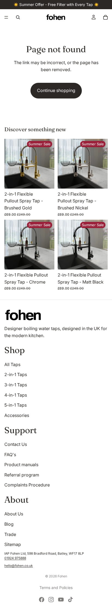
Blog (9, 524)
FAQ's (10, 454)
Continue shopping (56, 90)
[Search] (18, 17)
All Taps (12, 364)
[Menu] (6, 17)
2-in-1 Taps (15, 374)
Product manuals (21, 464)
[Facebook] (41, 599)
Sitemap (12, 544)
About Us (13, 513)
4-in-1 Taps (15, 395)
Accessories (16, 415)
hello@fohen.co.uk (18, 566)
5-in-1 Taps (15, 405)
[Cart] (105, 17)
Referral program (21, 475)
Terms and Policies (56, 587)
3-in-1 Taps (15, 384)
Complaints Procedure (27, 485)
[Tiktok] (70, 599)
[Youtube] (61, 599)
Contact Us (15, 444)
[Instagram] (51, 599)
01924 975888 (15, 558)
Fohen (62, 576)
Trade (10, 534)
